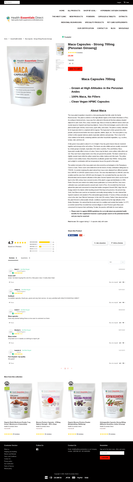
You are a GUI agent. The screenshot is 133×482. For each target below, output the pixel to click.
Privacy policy (8, 461)
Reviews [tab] (12, 258)
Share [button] (12, 282)
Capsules (71, 60)
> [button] (71, 368)
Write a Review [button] (118, 243)
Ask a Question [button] (101, 243)
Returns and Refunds (10, 454)
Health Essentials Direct (71, 474)
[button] (120, 282)
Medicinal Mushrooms (71, 22)
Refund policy (8, 468)
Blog (113, 28)
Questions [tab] (24, 258)
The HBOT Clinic (59, 16)
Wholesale (124, 28)
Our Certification (85, 28)
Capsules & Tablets (107, 16)
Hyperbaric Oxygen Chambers (113, 11)
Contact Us (7, 459)
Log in (119, 2)
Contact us (102, 28)
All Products (74, 11)
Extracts (123, 16)
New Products (76, 16)
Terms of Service (9, 466)
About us (6, 449)
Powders (90, 16)
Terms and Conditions (10, 456)
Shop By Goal (90, 11)
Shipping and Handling (10, 451)
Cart (127, 2)
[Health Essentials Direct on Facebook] (37, 450)
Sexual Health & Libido (16, 39)
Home (61, 11)
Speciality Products (94, 22)
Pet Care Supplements (117, 22)
